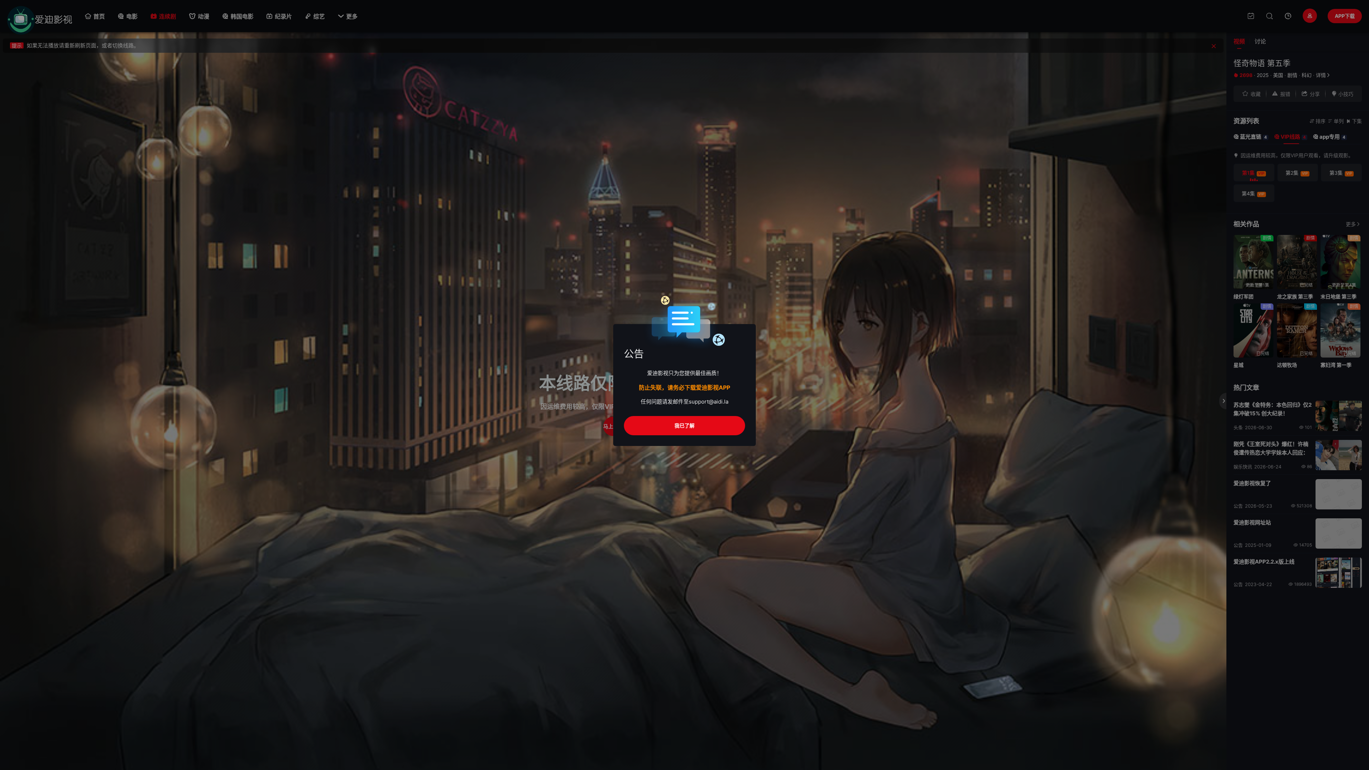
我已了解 (684, 425)
